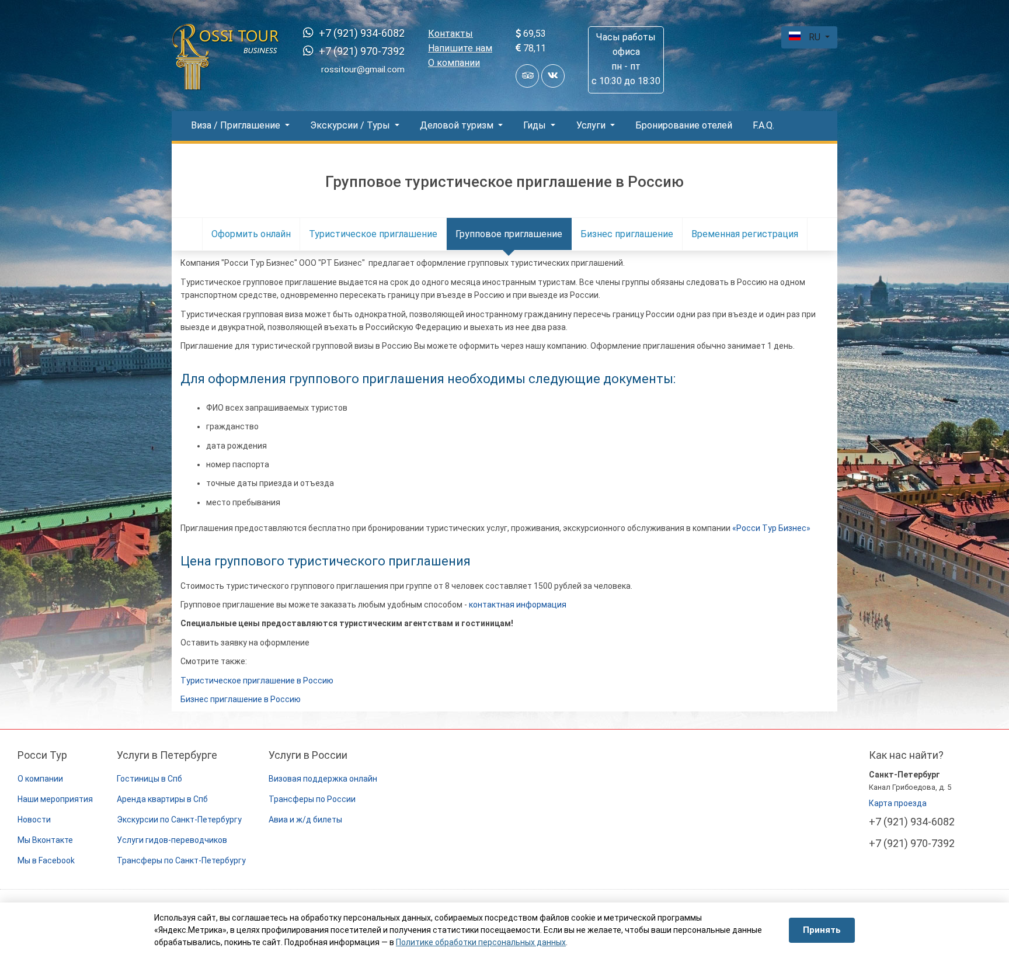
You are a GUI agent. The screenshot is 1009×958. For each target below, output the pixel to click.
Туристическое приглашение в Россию (256, 680)
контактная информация (517, 604)
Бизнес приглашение (626, 233)
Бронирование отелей (683, 125)
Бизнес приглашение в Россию (240, 699)
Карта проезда (898, 803)
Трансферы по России (312, 799)
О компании (454, 62)
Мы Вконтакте (45, 840)
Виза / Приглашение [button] (237, 125)
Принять (822, 930)
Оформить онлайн (251, 233)
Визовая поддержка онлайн (323, 778)
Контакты (450, 33)
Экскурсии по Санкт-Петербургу (179, 819)
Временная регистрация (744, 233)
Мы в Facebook (46, 860)
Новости (34, 819)
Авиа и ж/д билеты (305, 819)
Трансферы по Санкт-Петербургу (181, 860)
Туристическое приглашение (373, 233)
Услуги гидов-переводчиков (172, 840)
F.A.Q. (763, 125)
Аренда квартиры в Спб (162, 799)
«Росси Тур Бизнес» (771, 528)
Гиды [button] (535, 125)
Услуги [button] (592, 125)
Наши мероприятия (55, 799)
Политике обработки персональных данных (481, 942)
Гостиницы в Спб (149, 778)
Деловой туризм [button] (458, 125)
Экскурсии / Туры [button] (351, 125)
